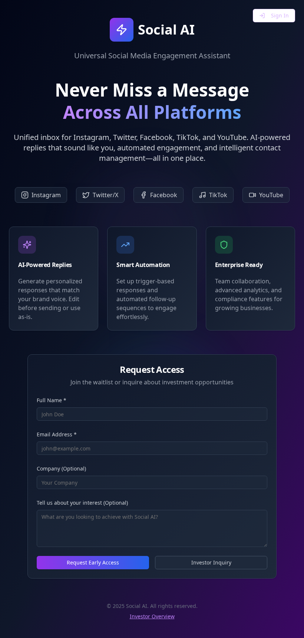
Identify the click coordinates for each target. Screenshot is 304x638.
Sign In (280, 15)
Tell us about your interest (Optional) (82, 502)
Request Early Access (93, 562)
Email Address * (57, 434)
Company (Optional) (61, 468)
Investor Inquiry (211, 562)
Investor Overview (152, 616)
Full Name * (51, 400)
